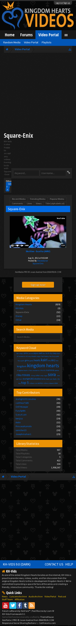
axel (40, 353)
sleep (33, 375)
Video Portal (48, 34)
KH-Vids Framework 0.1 (13, 614)
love (31, 370)
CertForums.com (47, 623)
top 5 (25, 382)
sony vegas (44, 375)
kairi (44, 359)
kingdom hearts (43, 365)
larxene (10, 185)
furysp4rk (55, 356)
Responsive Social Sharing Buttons (19, 623)
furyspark (21, 361)
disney (28, 356)
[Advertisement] (38, 93)
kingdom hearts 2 (23, 370)
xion (56, 383)
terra (43, 379)
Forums (26, 34)
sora (52, 374)
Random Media (11, 42)
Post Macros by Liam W (43, 610)
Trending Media (37, 198)
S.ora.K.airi (21, 414)
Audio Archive (35, 596)
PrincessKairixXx (24, 426)
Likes (29, 203)
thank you (49, 379)
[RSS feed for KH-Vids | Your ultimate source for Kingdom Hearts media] (32, 605)
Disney (19, 316)
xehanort (51, 383)
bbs (43, 353)
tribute (31, 383)
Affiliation (20, 599)
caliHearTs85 (22, 402)
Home (9, 34)
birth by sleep (51, 353)
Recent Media (19, 198)
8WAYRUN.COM (54, 272)
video (46, 383)
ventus (40, 383)
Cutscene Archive (18, 596)
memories (36, 370)
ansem (31, 353)
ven (36, 383)
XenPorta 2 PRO (9, 620)
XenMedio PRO (21, 272)
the (58, 379)
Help (69, 564)
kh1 (49, 360)
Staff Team (7, 599)
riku (18, 375)
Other (18, 319)
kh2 (53, 360)
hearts (37, 360)
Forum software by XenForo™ (16, 610)
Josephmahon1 (23, 434)
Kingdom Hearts (24, 304)
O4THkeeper (22, 406)
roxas (26, 375)
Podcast (62, 596)
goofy (31, 361)
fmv (50, 356)
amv (26, 353)
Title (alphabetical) (55, 203)
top (19, 383)
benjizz (19, 418)
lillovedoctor (42, 260)
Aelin (18, 422)
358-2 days (19, 353)
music (43, 370)
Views (39, 203)
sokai (37, 375)
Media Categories (27, 298)
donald (33, 356)
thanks (55, 379)
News (4, 596)
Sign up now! (38, 284)
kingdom (22, 366)
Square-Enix (38, 263)
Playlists (46, 42)
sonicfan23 (21, 430)
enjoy (38, 356)
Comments (17, 203)
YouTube (61, 218)
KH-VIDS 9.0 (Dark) (17, 564)
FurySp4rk (21, 410)
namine (50, 370)
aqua (35, 353)
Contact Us (54, 564)
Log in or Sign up (63, 3)
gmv (27, 360)
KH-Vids (19, 308)
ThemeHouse (47, 616)
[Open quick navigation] (70, 49)
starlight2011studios (32, 378)
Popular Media (57, 198)
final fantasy (45, 356)
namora (56, 370)
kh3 (57, 361)
